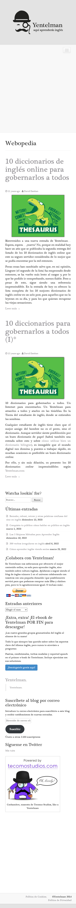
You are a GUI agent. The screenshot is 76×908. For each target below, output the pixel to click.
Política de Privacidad (60, 900)
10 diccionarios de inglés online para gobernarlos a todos (37, 169)
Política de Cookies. (36, 896)
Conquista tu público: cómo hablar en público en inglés (40, 525)
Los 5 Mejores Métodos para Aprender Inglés (34, 534)
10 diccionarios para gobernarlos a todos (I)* (38, 331)
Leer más (12, 308)
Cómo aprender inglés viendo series (29, 549)
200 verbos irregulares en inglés (27, 543)
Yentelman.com (15, 471)
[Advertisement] (38, 94)
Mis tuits (10, 750)
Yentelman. (16, 680)
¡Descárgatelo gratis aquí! (21, 667)
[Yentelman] (38, 22)
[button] (38, 216)
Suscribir (15, 729)
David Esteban (31, 191)
